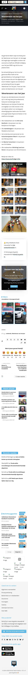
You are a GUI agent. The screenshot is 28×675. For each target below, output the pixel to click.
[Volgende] (24, 313)
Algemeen (5, 19)
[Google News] (10, 639)
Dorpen (21, 514)
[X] (5, 639)
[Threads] (18, 639)
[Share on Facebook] (7, 339)
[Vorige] (3, 313)
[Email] (24, 339)
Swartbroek (23, 518)
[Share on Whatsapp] (14, 339)
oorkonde (8, 333)
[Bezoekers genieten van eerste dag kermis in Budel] (22, 402)
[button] (3, 8)
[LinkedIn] (15, 639)
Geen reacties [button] (21, 376)
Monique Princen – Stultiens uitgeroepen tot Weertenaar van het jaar (9, 526)
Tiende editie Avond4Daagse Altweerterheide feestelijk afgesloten (9, 416)
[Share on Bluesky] (21, 339)
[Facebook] (2, 639)
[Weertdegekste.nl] (14, 8)
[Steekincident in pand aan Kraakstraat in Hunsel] (22, 394)
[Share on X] (10, 339)
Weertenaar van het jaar (18, 333)
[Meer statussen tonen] (25, 2)
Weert (21, 19)
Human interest (11, 19)
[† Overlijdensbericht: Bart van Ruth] (22, 409)
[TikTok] (23, 639)
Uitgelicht (17, 19)
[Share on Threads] (17, 339)
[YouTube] (7, 639)
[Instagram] (12, 639)
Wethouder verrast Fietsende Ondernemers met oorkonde (8, 535)
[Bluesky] (20, 639)
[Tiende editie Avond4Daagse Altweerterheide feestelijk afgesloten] (22, 417)
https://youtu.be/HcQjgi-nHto (11, 159)
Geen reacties (20, 21)
